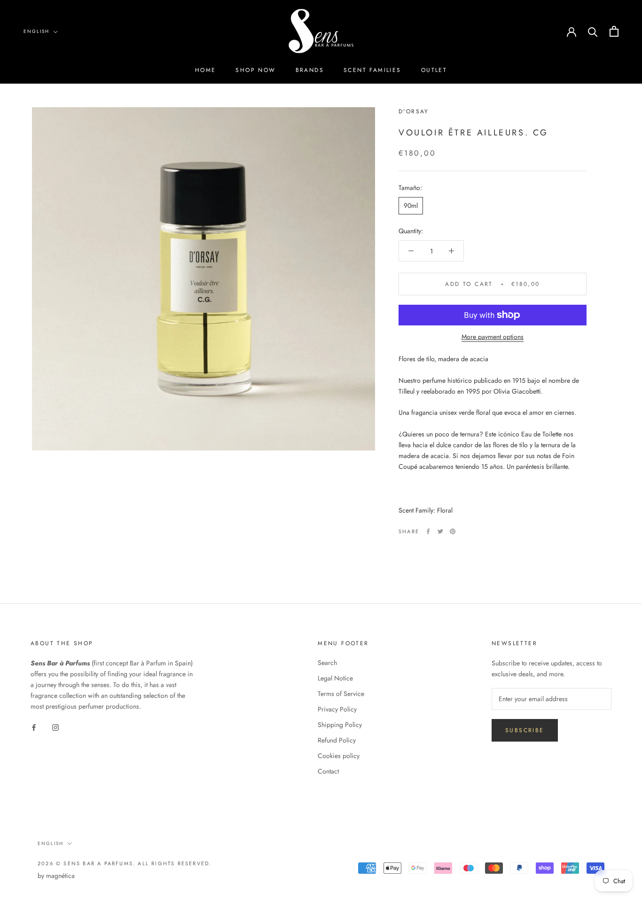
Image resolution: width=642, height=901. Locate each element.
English (36, 31)
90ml (411, 205)
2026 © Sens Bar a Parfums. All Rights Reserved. (124, 863)
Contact (328, 771)
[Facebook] (428, 531)
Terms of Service (341, 693)
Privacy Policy (337, 709)
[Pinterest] (452, 531)
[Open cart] (614, 31)
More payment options (493, 336)
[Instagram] (55, 726)
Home (205, 70)
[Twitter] (440, 531)
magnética (60, 875)
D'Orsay (414, 111)
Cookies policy (339, 755)
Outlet (434, 70)
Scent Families (372, 70)
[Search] (593, 31)
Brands (310, 70)
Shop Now (255, 70)
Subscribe (524, 730)
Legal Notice (335, 678)
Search (327, 662)
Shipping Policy (340, 724)
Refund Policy (337, 740)
